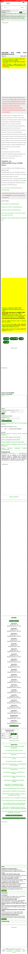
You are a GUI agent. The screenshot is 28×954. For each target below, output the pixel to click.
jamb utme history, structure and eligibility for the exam (14, 797)
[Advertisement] (14, 37)
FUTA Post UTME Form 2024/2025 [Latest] (11, 210)
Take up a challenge (14, 725)
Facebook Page (5, 190)
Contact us (9, 330)
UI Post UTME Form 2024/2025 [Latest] (10, 204)
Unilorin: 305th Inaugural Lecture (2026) (10, 437)
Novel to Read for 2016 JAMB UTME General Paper (14, 791)
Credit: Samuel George (14, 740)
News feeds (14, 17)
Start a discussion (5, 18)
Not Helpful (14, 338)
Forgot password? (5, 17)
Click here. (5, 63)
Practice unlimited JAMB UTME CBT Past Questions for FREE (14, 59)
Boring (6, 342)
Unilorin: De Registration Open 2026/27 (10, 439)
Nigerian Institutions (14, 496)
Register (23, 16)
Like (9, 453)
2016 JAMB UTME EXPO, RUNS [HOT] (14, 761)
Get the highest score (14, 620)
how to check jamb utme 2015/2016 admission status (14, 800)
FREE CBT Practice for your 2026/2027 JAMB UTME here (15, 0)
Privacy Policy (11, 950)
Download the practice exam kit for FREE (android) (14, 818)
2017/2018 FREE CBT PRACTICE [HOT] (14, 750)
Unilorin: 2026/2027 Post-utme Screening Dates (12, 442)
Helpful (6, 338)
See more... (3, 890)
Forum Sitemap (17, 951)
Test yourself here (15, 18)
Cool (21, 338)
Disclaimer (18, 950)
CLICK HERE (23, 180)
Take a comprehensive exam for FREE (13, 815)
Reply (14, 453)
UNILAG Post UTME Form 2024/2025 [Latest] (11, 207)
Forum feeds (21, 17)
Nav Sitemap (9, 951)
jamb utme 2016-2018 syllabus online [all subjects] (14, 788)
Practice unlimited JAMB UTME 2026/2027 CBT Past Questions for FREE (12, 309)
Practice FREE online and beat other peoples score (13, 316)
